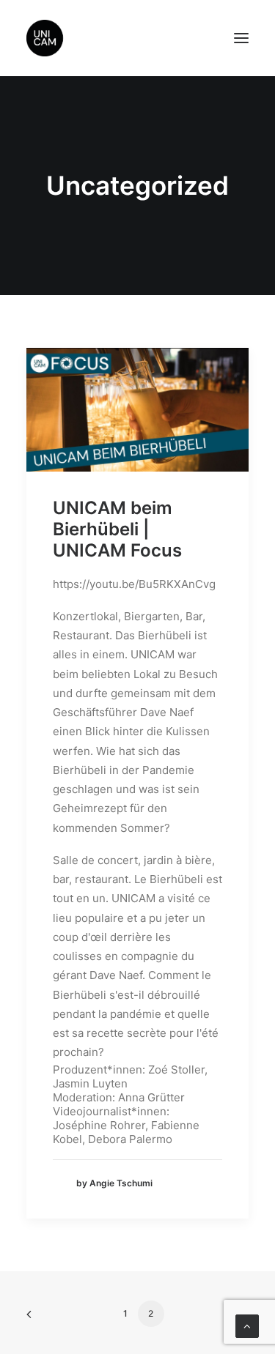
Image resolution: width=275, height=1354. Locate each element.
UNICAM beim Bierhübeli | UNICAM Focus (117, 529)
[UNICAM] (81, 38)
